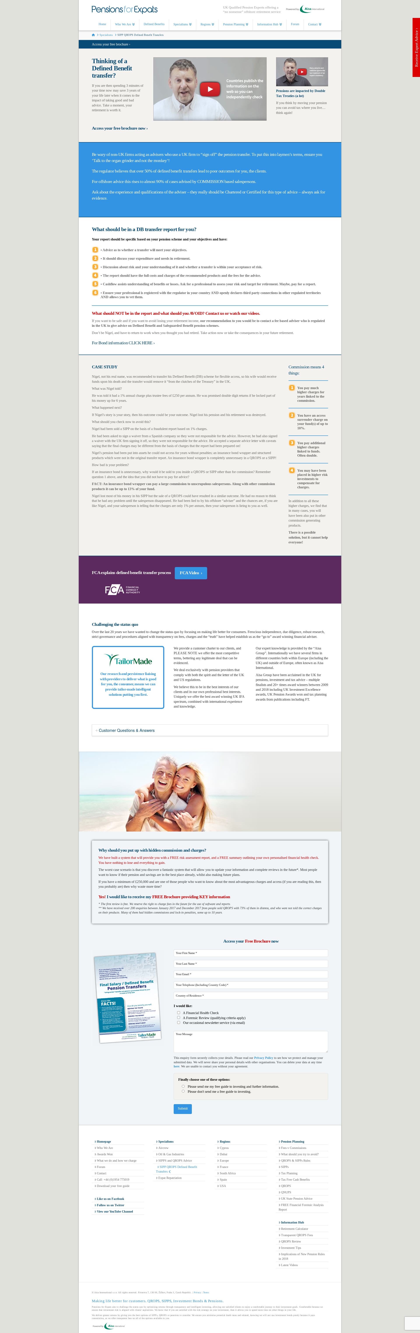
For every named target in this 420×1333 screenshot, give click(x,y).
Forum (101, 1167)
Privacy (197, 1292)
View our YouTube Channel (115, 1211)
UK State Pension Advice (296, 1198)
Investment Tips (291, 1247)
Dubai (223, 1154)
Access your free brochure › (111, 44)
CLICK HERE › (142, 342)
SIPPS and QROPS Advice (175, 1160)
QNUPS (286, 1192)
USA (223, 1186)
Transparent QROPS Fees (297, 1235)
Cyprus (224, 1148)
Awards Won (105, 1154)
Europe (224, 1160)
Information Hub (292, 1222)
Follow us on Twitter (110, 1205)
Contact (101, 1173)
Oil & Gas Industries (171, 1154)
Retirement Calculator (294, 1228)
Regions (225, 1141)
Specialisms (165, 1141)
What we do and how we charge (116, 1160)
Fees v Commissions (293, 1148)
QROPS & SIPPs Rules (295, 1160)
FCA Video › (191, 572)
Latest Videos (289, 1265)
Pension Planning (292, 1141)
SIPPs (285, 1167)
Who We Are (105, 1148)
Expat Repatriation (170, 1178)
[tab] (210, 730)
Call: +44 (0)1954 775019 (113, 1179)
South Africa (228, 1173)
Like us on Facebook (110, 1199)
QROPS (286, 1186)
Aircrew (163, 1148)
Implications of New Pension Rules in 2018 (302, 1256)
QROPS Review (291, 1241)
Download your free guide (113, 1186)
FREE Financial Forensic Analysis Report (301, 1207)
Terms (206, 1292)
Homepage (104, 1141)
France (224, 1167)
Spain (223, 1179)
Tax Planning (289, 1173)
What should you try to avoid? (300, 1154)
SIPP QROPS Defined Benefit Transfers (176, 1169)
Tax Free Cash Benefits (295, 1179)
